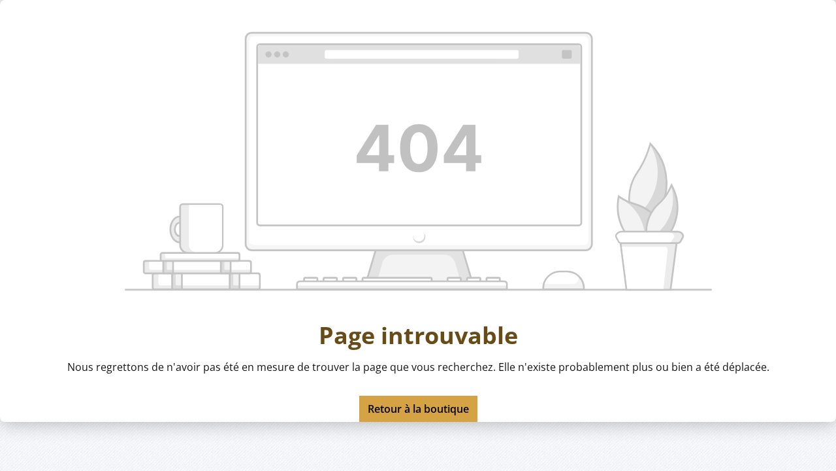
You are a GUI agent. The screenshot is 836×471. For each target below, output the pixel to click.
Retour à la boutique (418, 409)
